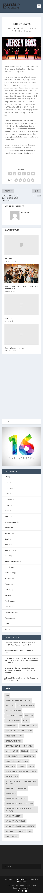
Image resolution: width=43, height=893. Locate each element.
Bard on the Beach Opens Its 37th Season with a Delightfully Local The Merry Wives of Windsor (21, 660)
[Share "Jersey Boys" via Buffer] (24, 173)
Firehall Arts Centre (15, 731)
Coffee (7, 494)
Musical (24, 751)
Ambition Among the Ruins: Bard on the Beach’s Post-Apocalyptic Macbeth (20, 644)
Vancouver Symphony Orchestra (20, 826)
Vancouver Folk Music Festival (19, 804)
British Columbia (13, 711)
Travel (7, 624)
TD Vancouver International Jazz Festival (21, 782)
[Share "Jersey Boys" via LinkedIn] (19, 173)
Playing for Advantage (14, 348)
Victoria (9, 831)
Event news (8, 527)
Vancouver (11, 793)
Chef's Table (9, 488)
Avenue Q (8, 318)
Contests (8, 499)
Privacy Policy (31, 885)
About (22, 885)
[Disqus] (21, 389)
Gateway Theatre (13, 741)
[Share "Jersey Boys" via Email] (28, 173)
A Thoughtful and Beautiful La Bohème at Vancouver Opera (21, 679)
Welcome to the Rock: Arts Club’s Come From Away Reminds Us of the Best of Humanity (20, 670)
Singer (31, 766)
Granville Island (13, 746)
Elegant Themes (21, 879)
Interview (28, 746)
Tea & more (9, 601)
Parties (7, 590)
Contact (15, 885)
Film (6, 539)
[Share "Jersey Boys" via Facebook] (10, 173)
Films (35, 726)
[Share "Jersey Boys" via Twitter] (14, 173)
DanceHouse (11, 726)
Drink (6, 516)
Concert (29, 716)
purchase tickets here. (25, 153)
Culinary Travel (13, 721)
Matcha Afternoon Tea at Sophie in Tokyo (18, 651)
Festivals (7, 533)
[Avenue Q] (21, 304)
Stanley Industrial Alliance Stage (21, 771)
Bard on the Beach (25, 705)
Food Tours (9, 550)
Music (6, 584)
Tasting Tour (12, 776)
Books (6, 482)
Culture (7, 505)
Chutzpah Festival (14, 716)
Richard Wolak (19, 28)
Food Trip (8, 556)
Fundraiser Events (11, 561)
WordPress (21, 882)
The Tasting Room (11, 612)
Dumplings (24, 726)
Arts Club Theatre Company (18, 700)
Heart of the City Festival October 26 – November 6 (21, 287)
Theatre (14, 31)
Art (5, 477)
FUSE (20, 736)
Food (6, 544)
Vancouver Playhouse (15, 821)
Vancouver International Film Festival (19, 810)
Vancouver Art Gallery (16, 799)
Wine (6, 629)
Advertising (26, 888)
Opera (34, 751)
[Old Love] (21, 245)
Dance (6, 511)
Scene (6, 595)
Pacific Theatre (12, 756)
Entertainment (10, 522)
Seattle (21, 766)
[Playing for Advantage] (21, 334)
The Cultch (21, 788)
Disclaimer (17, 888)
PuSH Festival (28, 756)
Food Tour (10, 736)
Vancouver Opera (13, 816)
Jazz (8, 751)
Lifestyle (7, 578)
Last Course (9, 573)
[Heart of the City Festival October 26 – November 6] (21, 273)
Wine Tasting (12, 836)
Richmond (10, 766)
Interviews (8, 567)
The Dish (7, 607)
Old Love (8, 258)
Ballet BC (10, 705)
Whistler (21, 831)
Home (8, 885)
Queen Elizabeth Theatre (17, 761)
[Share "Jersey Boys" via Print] (33, 173)
